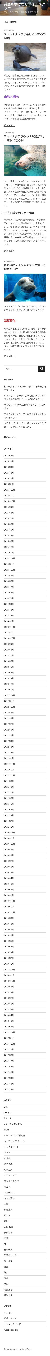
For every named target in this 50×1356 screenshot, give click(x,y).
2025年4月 (9, 535)
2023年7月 (9, 655)
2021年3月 (9, 815)
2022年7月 (9, 724)
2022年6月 (9, 730)
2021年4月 (9, 809)
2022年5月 (9, 735)
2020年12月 (9, 832)
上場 (6, 1204)
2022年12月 (9, 695)
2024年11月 (9, 564)
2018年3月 (9, 1021)
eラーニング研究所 (13, 1124)
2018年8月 (9, 992)
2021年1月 (9, 827)
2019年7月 (9, 929)
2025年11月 (9, 495)
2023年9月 (9, 644)
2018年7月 (9, 998)
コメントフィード (12, 1324)
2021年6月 (9, 798)
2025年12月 (9, 490)
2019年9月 (9, 918)
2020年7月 (9, 861)
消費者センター (11, 1255)
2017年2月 (9, 1089)
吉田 (6, 1221)
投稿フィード (10, 1318)
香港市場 (8, 1295)
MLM (6, 1130)
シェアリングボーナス (14, 1141)
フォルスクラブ (11, 1181)
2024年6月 (9, 592)
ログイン (8, 1312)
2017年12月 (9, 1032)
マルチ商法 (9, 1198)
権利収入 (8, 1249)
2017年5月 (9, 1072)
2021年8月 (9, 787)
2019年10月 (9, 912)
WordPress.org (11, 1330)
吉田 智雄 (8, 1227)
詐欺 (6, 1267)
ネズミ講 (8, 1164)
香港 (6, 1284)
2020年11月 (9, 838)
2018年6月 (9, 1004)
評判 (6, 1272)
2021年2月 (9, 821)
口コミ (7, 1215)
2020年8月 (9, 855)
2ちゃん (8, 1118)
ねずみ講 (8, 1169)
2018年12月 (9, 969)
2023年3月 (9, 678)
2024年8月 (9, 581)
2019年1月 (9, 964)
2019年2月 (9, 958)
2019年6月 (9, 935)
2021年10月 (9, 775)
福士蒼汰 (8, 1261)
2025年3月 (9, 541)
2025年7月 (9, 518)
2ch (6, 1107)
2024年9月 (9, 575)
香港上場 (8, 1289)
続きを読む (9, 125)
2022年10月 (9, 707)
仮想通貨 (8, 1209)
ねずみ (7, 1158)
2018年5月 (9, 1009)
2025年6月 (9, 524)
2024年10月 (9, 570)
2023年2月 (9, 684)
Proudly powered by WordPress (18, 1349)
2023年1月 (9, 689)
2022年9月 (9, 712)
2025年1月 (9, 552)
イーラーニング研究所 (14, 1135)
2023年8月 (9, 650)
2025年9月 (9, 507)
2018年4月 (9, 1015)
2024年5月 (9, 598)
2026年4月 (9, 467)
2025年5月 (9, 530)
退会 (6, 1278)
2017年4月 (9, 1078)
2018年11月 (9, 975)
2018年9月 (9, 987)
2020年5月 (9, 872)
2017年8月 (9, 1055)
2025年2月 (9, 547)
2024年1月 (9, 621)
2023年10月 (9, 638)
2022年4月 (9, 741)
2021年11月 (9, 769)
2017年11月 (9, 1038)
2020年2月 (9, 889)
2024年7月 (9, 587)
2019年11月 (9, 906)
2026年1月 (9, 484)
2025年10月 (9, 501)
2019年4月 (9, 946)
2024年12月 (9, 558)
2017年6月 (9, 1066)
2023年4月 (9, 672)
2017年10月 (9, 1044)
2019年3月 (9, 952)
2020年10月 (9, 844)
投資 (6, 1238)
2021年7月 (9, 792)
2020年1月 (9, 895)
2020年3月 (9, 884)
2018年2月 (9, 1026)
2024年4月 (9, 604)
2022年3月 (9, 747)
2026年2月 (9, 478)
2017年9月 (9, 1049)
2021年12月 (9, 764)
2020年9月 (9, 849)
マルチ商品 (9, 1192)
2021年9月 (9, 781)
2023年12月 (9, 627)
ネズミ (7, 1152)
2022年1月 (9, 758)
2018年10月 (9, 981)
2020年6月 (9, 867)
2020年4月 (9, 878)
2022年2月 (9, 752)
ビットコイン (10, 1175)
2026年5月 (9, 461)
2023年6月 (9, 661)
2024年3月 (9, 610)
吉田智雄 (8, 1232)
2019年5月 (9, 941)
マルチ (7, 1187)
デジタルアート (11, 1147)
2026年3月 (9, 473)
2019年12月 (9, 901)
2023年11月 (9, 632)
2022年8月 (9, 718)
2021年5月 (9, 804)
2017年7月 (9, 1061)
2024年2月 (9, 615)
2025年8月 (9, 513)
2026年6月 (9, 455)
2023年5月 (9, 667)
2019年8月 (9, 924)
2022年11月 (9, 701)
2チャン (8, 1112)
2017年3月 (9, 1084)
